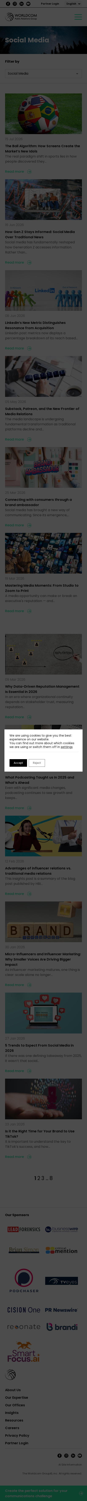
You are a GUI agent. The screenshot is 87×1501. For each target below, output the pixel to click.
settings (67, 747)
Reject (37, 763)
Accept (18, 763)
